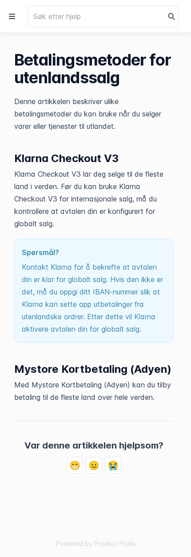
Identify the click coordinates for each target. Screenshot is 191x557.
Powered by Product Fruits (95, 543)
